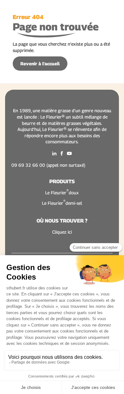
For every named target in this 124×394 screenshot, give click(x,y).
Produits (62, 181)
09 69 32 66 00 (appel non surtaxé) (48, 165)
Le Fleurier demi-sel (62, 203)
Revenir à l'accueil (40, 63)
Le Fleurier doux (62, 192)
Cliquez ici (62, 232)
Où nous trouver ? (62, 221)
